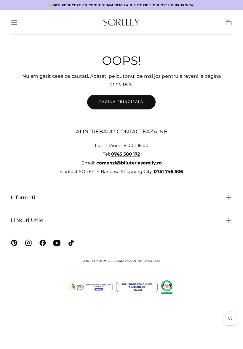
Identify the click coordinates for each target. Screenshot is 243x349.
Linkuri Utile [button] (27, 220)
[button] (14, 22)
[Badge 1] (92, 287)
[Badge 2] (137, 287)
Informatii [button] (24, 197)
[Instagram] (28, 242)
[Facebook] (42, 242)
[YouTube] (56, 242)
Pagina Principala (121, 102)
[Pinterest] (14, 242)
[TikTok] (71, 242)
